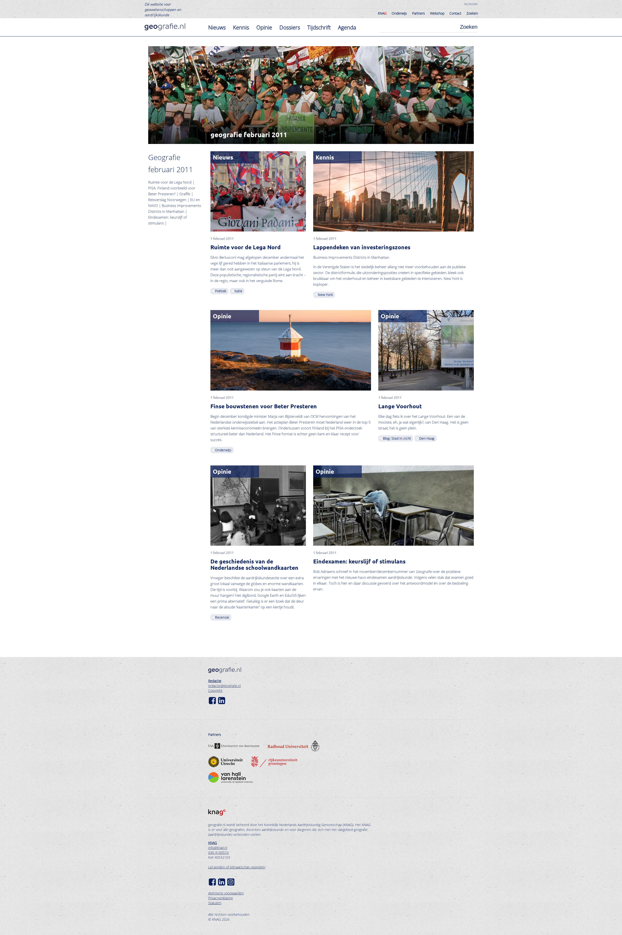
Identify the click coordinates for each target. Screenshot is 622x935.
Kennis (241, 27)
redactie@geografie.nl (224, 685)
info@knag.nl (217, 847)
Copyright (215, 690)
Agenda (347, 27)
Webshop (437, 13)
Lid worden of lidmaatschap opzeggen (236, 867)
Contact (455, 13)
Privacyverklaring (220, 898)
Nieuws (217, 27)
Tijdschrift (319, 27)
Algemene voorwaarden (226, 893)
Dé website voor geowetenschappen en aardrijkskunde (163, 9)
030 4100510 (218, 852)
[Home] (165, 27)
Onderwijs (399, 13)
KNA (382, 13)
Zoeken (472, 13)
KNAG (212, 842)
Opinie (264, 27)
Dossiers (289, 27)
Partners (418, 13)
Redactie (214, 680)
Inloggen (470, 4)
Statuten (214, 902)
